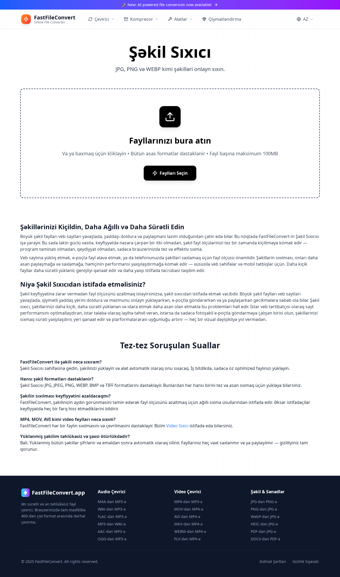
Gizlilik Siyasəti (305, 561)
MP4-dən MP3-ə (188, 501)
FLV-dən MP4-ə (187, 538)
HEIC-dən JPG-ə (264, 523)
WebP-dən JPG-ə (265, 516)
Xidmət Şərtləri (273, 561)
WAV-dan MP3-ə (112, 509)
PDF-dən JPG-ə (263, 531)
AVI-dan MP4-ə (187, 516)
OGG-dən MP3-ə (112, 538)
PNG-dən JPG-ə (264, 509)
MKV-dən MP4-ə (188, 523)
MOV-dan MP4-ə (188, 509)
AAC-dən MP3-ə (111, 531)
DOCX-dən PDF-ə (265, 538)
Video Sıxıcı (177, 426)
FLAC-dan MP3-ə (112, 516)
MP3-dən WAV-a (112, 523)
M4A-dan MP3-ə (112, 501)
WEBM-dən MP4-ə (190, 531)
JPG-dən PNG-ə (264, 501)
